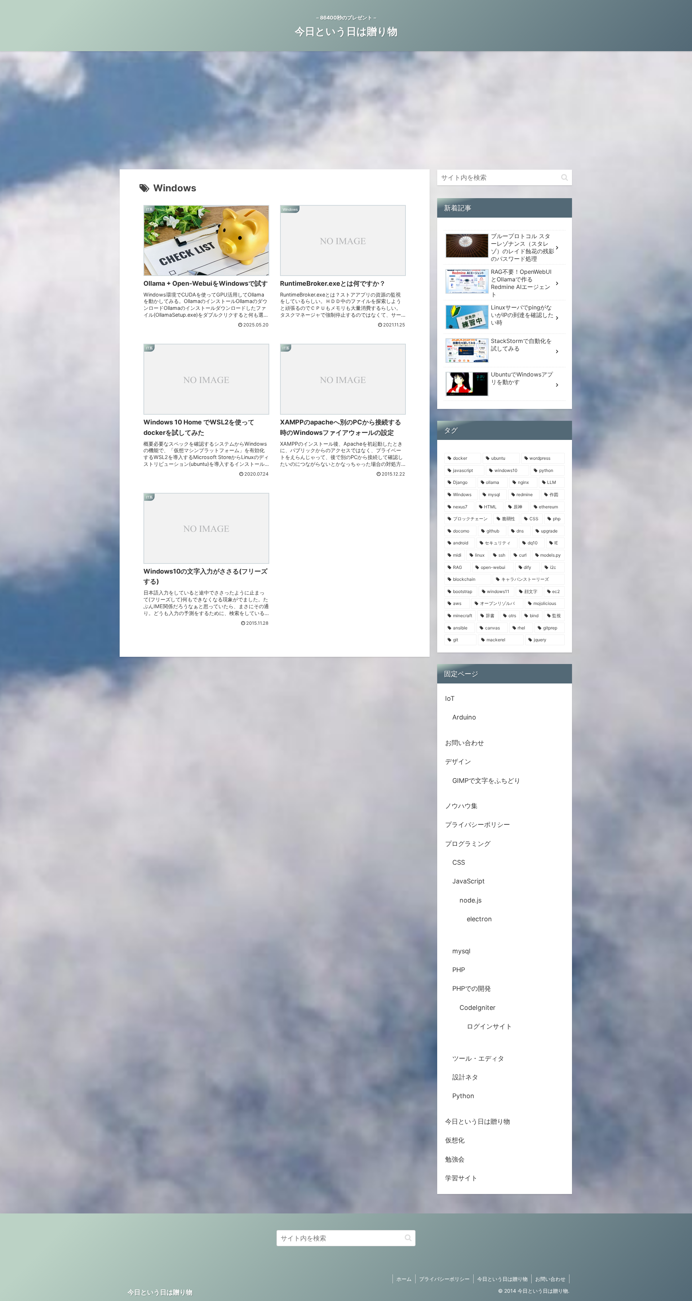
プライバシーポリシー (477, 824)
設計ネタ (465, 1077)
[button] (564, 177)
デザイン (458, 761)
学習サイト (461, 1178)
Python (463, 1096)
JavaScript (468, 881)
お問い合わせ (464, 743)
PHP (458, 969)
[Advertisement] (346, 110)
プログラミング (468, 843)
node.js (471, 900)
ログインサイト (489, 1026)
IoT (450, 698)
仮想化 (455, 1140)
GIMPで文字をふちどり (486, 780)
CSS (458, 862)
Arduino (464, 717)
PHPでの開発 (471, 988)
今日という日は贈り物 (477, 1121)
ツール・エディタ (478, 1058)
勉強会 (455, 1159)
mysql (461, 951)
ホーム (404, 1279)
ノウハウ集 (461, 806)
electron (479, 919)
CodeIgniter (478, 1007)
